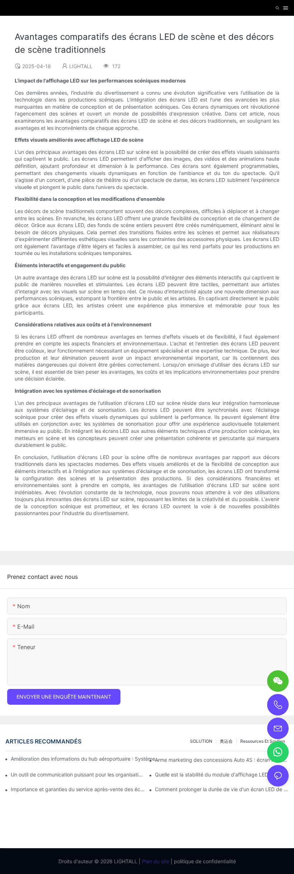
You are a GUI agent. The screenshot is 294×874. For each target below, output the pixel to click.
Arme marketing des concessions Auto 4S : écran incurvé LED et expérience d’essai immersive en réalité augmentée (222, 760)
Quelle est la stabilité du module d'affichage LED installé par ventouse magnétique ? (222, 774)
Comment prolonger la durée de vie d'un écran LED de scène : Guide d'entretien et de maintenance (222, 789)
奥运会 (226, 741)
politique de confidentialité (204, 861)
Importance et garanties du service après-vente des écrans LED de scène (77, 789)
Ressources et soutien (262, 741)
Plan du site (155, 861)
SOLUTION (201, 741)
